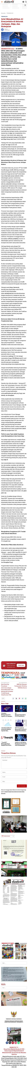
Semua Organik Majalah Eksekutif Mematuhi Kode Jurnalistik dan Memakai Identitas (14, 1052)
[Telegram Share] (22, 698)
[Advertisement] (14, 645)
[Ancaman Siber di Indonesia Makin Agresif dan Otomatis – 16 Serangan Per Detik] (7, 723)
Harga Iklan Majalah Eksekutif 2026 (14, 1049)
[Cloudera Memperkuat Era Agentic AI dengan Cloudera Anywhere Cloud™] (7, 708)
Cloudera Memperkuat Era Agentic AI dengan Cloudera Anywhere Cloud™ (7, 715)
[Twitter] (10, 1043)
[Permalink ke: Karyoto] (2, 29)
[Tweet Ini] (16, 698)
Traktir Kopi (21, 665)
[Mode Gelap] (23, 2)
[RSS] (21, 1043)
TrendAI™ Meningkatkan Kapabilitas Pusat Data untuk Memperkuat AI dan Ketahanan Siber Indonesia (7, 744)
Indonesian (7, 836)
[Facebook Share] (13, 698)
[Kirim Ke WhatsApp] (25, 698)
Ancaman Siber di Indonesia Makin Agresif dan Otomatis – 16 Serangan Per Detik (6, 729)
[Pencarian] (26, 2)
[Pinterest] (13, 1043)
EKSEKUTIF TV (14, 1047)
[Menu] (2, 1)
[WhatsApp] (18, 1043)
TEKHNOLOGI (4, 16)
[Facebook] (7, 1043)
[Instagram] (15, 1043)
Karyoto (6, 29)
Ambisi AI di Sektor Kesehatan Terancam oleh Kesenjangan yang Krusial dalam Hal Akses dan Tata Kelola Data (21, 744)
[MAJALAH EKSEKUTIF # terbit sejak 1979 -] (14, 1034)
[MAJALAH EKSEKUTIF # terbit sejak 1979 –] (9, 1)
